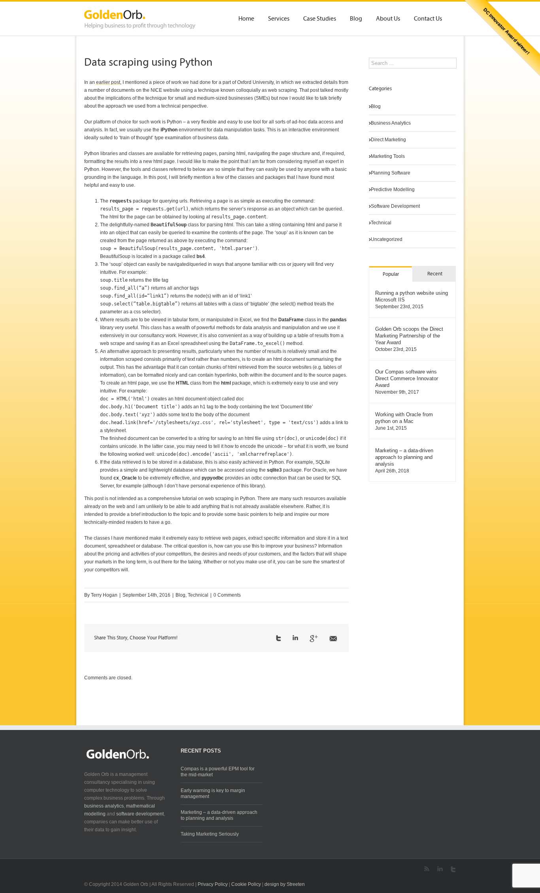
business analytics (104, 806)
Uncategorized (386, 239)
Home (246, 19)
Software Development (395, 206)
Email (333, 638)
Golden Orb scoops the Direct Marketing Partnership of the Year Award (409, 335)
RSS (426, 868)
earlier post (108, 82)
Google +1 (314, 638)
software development (140, 814)
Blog (356, 19)
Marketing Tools (388, 156)
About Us (388, 19)
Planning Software (390, 173)
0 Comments (227, 595)
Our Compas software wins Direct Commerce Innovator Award (406, 378)
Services (278, 19)
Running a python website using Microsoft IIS (411, 296)
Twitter (278, 638)
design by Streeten (284, 884)
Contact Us (428, 19)
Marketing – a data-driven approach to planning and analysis (404, 457)
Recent (434, 274)
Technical (198, 595)
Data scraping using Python (148, 62)
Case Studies (319, 19)
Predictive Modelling (393, 189)
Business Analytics (391, 123)
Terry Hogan (104, 595)
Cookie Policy (246, 884)
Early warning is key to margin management (213, 793)
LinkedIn (295, 637)
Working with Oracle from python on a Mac (404, 417)
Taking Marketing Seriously (210, 834)
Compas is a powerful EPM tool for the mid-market (218, 771)
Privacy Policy (213, 884)
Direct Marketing (388, 139)
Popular (391, 274)
